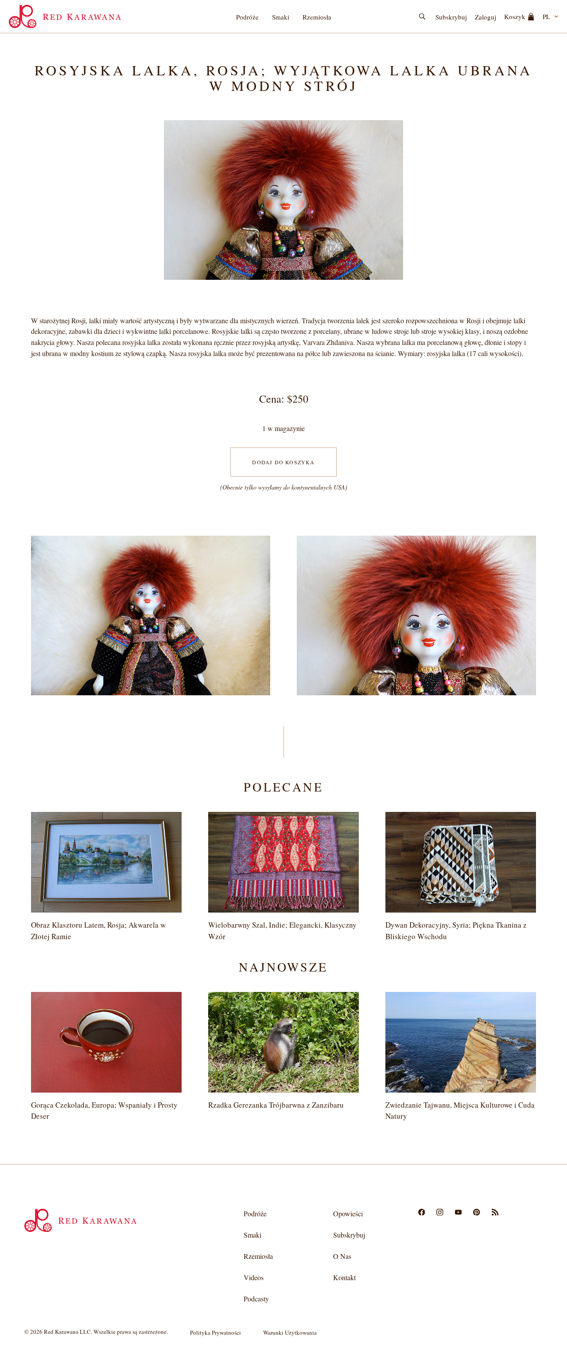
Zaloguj (485, 16)
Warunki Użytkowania (290, 1332)
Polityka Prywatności (215, 1332)
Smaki (280, 16)
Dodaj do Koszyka (283, 462)
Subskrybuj (451, 16)
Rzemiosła (317, 16)
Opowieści (348, 1213)
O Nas (342, 1256)
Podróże (247, 16)
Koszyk (514, 16)
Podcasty (256, 1298)
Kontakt (344, 1277)
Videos (254, 1277)
